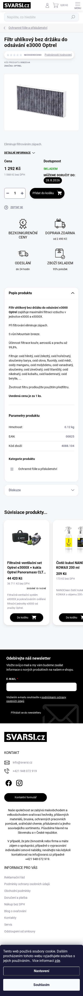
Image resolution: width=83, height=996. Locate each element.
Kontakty (10, 917)
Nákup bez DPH (14, 904)
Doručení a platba (15, 897)
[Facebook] (8, 782)
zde (57, 961)
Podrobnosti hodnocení (58, 54)
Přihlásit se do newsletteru (26, 712)
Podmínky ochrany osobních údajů (27, 884)
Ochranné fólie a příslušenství (37, 469)
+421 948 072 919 (37, 859)
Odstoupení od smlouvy (19, 931)
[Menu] (77, 5)
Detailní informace (17, 152)
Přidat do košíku (43, 193)
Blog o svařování (15, 911)
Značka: (12, 66)
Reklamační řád (14, 877)
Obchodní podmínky (17, 891)
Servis (8, 924)
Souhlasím (41, 985)
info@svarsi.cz (42, 854)
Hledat (73, 17)
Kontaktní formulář (26, 797)
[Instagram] (18, 782)
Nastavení (41, 971)
